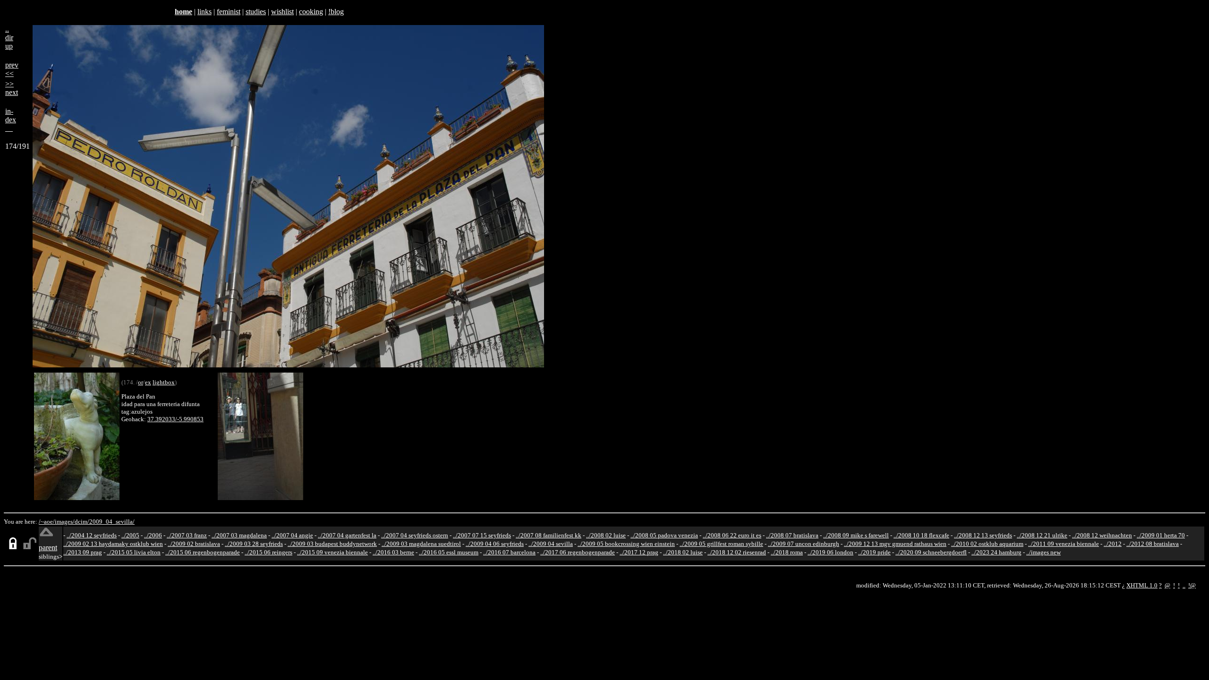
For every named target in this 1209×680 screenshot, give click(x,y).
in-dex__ (10, 119)
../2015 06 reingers (268, 552)
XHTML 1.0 (1142, 585)
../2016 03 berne (393, 552)
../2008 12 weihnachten (1102, 535)
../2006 (153, 535)
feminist (228, 12)
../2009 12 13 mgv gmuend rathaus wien (895, 543)
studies (256, 12)
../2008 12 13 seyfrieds (983, 535)
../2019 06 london (830, 552)
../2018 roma (787, 552)
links (204, 12)
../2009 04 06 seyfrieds (495, 543)
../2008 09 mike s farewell (856, 535)
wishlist (282, 12)
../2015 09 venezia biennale (332, 552)
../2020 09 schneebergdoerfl (931, 552)
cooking (311, 12)
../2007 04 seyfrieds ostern (414, 535)
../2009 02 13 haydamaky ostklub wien (113, 543)
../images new (1043, 552)
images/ (65, 521)
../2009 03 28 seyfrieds (254, 543)
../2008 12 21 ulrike (1042, 535)
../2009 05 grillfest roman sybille (721, 543)
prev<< (11, 69)
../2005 (130, 535)
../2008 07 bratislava (792, 535)
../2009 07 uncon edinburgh (803, 543)
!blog (336, 12)
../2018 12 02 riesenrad (736, 552)
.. (1184, 585)
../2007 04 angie (292, 535)
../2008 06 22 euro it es (732, 535)
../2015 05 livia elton (134, 552)
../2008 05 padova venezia (664, 535)
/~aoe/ (47, 521)
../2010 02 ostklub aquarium (987, 543)
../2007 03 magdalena (239, 535)
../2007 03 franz (187, 535)
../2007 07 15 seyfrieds (482, 535)
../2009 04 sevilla (550, 543)
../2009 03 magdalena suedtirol (421, 543)
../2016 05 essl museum (448, 552)
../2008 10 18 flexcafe (921, 535)
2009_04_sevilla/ (112, 521)
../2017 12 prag (639, 552)
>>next (11, 88)
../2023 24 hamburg (996, 552)
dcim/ (82, 521)
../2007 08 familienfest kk (548, 535)
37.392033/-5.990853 (175, 419)
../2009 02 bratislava (194, 543)
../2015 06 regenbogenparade (202, 552)
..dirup (9, 37)
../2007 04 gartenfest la (347, 535)
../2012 (1113, 543)
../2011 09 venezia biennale (1063, 543)
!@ (1192, 585)
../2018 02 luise (683, 552)
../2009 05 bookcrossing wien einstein (626, 543)
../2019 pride (874, 552)
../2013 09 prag (82, 552)
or (140, 382)
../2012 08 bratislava (1152, 543)
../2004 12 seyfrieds (92, 535)
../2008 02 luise (606, 535)
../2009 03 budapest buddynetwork (332, 543)
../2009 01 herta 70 (1161, 535)
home (183, 12)
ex (148, 382)
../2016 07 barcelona (509, 552)
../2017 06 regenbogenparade (577, 552)
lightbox (164, 382)
